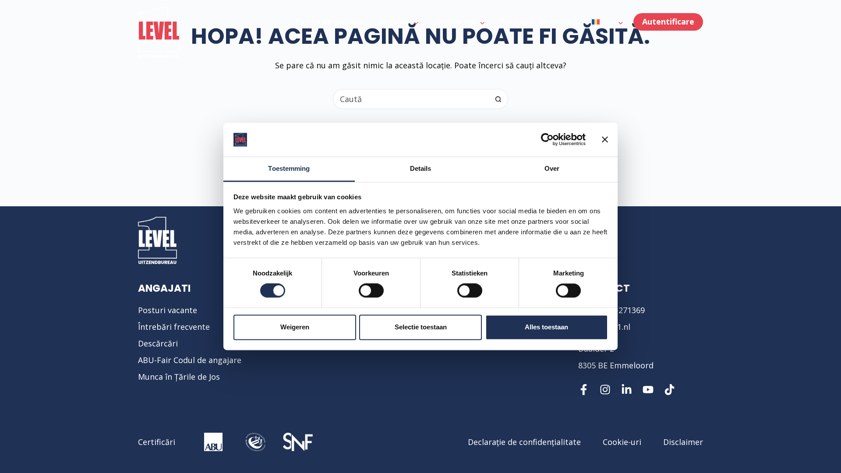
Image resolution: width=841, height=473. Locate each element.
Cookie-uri (622, 442)
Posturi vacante (167, 310)
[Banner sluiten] (605, 140)
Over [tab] (551, 168)
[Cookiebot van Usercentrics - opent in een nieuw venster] (547, 139)
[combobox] (410, 99)
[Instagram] (605, 389)
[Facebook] (583, 389)
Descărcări (158, 343)
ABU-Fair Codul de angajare (189, 360)
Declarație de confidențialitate (524, 442)
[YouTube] (648, 389)
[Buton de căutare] (498, 99)
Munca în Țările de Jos (179, 376)
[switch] (371, 291)
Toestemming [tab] (289, 168)
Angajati (164, 288)
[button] (607, 22)
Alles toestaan (546, 327)
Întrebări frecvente (174, 326)
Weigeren (294, 327)
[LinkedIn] (626, 389)
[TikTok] (669, 389)
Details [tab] (420, 168)
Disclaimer (683, 442)
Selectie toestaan (421, 327)
